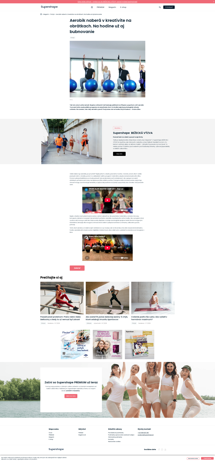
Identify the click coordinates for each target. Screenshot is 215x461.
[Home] (92, 7)
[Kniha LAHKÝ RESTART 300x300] (139, 344)
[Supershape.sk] (49, 7)
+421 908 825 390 (143, 433)
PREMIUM (100, 7)
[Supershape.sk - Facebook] (158, 450)
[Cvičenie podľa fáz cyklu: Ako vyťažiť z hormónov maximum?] (153, 298)
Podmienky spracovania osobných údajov (121, 435)
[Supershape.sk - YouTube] (165, 450)
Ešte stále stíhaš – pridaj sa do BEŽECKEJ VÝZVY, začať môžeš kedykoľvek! (107, 2)
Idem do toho (71, 396)
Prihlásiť (169, 7)
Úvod (50, 433)
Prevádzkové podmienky (116, 433)
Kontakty (111, 439)
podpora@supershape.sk (146, 435)
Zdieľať (77, 268)
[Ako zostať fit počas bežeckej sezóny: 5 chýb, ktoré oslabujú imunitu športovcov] (107, 298)
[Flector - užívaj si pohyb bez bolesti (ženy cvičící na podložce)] (75, 344)
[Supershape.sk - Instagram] (162, 450)
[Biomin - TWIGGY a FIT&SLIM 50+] (107, 344)
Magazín (112, 7)
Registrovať (82, 435)
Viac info (119, 154)
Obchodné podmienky (115, 437)
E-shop (123, 7)
